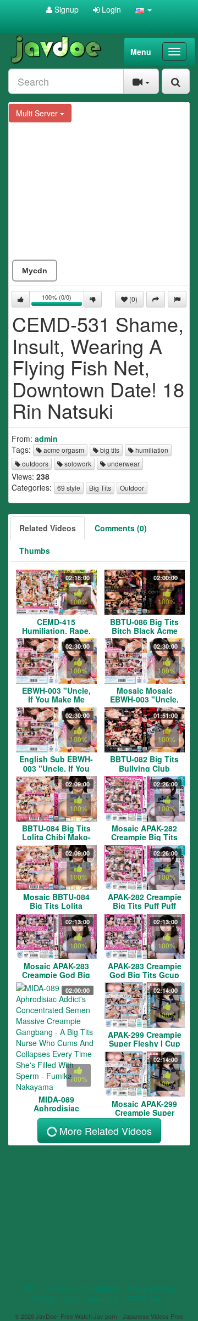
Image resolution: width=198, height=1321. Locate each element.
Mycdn (34, 270)
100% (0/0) (63, 300)
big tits (108, 449)
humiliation (151, 449)
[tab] (47, 527)
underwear (123, 463)
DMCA (44, 1299)
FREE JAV (144, 1299)
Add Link (104, 1299)
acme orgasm (63, 449)
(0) (133, 298)
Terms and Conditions (81, 1288)
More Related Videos (104, 1130)
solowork (77, 463)
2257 (72, 1299)
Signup (65, 9)
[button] (143, 9)
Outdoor (132, 487)
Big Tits (100, 487)
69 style (68, 487)
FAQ (28, 1288)
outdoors (34, 463)
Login (110, 9)
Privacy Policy (151, 1288)
